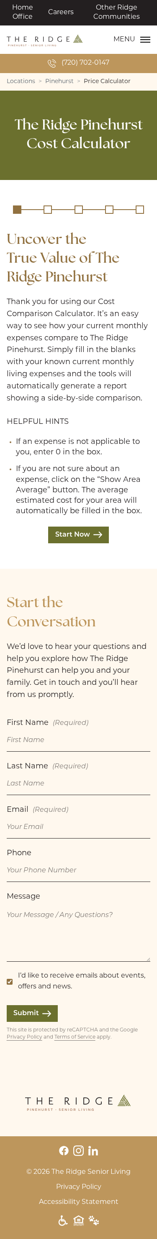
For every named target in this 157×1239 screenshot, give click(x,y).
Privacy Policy (24, 1037)
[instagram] (78, 1150)
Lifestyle (109, 209)
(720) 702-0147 (85, 63)
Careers (61, 12)
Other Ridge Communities (116, 12)
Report (140, 209)
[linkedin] (93, 1150)
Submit (26, 1013)
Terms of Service (74, 1037)
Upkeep (79, 209)
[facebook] (64, 1150)
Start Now (72, 535)
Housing (48, 209)
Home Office (22, 12)
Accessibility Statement (78, 1202)
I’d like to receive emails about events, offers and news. (81, 981)
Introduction (17, 209)
